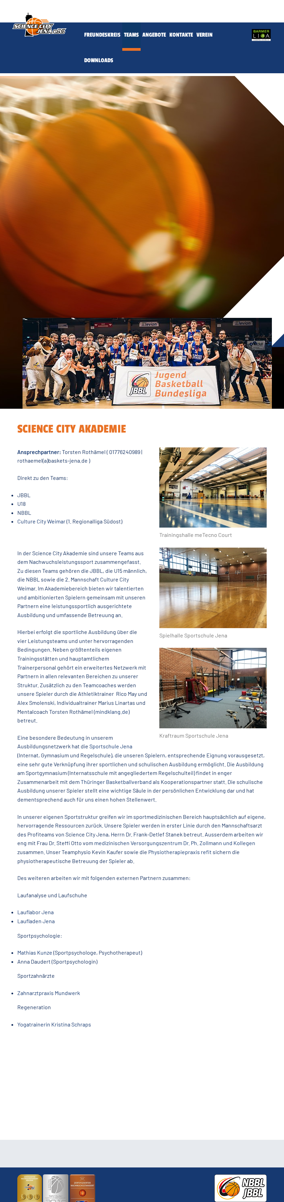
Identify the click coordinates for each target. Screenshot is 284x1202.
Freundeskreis (102, 34)
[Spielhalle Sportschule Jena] (213, 588)
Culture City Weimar (41, 521)
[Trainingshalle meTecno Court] (213, 487)
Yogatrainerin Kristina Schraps (54, 1024)
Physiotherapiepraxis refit (180, 852)
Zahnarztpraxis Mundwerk (48, 993)
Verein (204, 34)
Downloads (98, 60)
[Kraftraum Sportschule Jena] (213, 688)
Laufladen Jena (36, 921)
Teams (131, 34)
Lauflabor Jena (35, 912)
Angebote (154, 34)
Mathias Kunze (34, 952)
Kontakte (181, 34)
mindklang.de (111, 711)
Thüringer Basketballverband (116, 781)
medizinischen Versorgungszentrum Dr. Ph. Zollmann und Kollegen (174, 843)
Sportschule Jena (110, 746)
